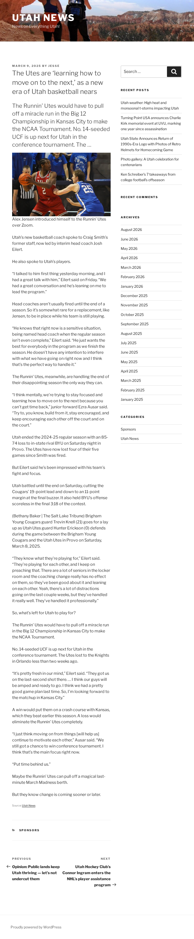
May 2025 (129, 362)
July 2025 (128, 343)
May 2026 (129, 248)
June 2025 (129, 352)
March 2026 (131, 267)
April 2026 (129, 258)
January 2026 (132, 286)
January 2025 (132, 399)
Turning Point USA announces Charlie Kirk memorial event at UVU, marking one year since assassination (151, 123)
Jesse (54, 66)
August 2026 (131, 229)
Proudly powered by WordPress (36, 927)
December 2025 (134, 295)
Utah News (43, 17)
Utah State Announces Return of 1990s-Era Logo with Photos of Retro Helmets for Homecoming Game (151, 144)
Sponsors (29, 830)
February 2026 (132, 277)
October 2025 (132, 314)
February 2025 (132, 390)
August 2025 (131, 333)
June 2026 (129, 239)
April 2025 (129, 371)
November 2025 (134, 305)
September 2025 (135, 324)
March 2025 (131, 380)
